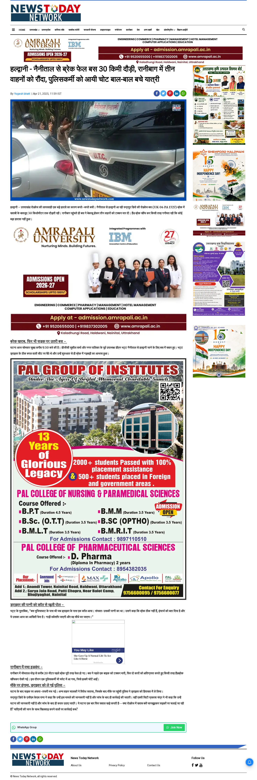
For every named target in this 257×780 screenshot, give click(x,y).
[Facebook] (193, 765)
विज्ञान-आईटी (182, 30)
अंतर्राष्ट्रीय (168, 30)
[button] (13, 30)
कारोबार (129, 30)
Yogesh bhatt (22, 93)
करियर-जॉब (59, 30)
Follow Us (198, 758)
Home (22, 30)
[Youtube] (200, 765)
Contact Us (153, 765)
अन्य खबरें (148, 30)
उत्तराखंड (33, 30)
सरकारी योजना (90, 30)
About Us (76, 765)
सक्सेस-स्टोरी (74, 30)
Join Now (176, 727)
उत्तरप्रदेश (46, 30)
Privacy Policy (117, 765)
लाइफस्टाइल (105, 30)
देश (138, 30)
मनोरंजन (118, 30)
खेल (157, 30)
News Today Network (85, 758)
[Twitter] (196, 765)
